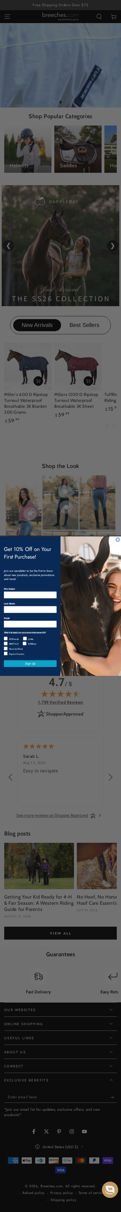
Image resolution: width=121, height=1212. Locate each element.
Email (7, 617)
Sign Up (30, 663)
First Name (9, 588)
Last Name (9, 603)
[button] (110, 1190)
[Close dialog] (118, 539)
